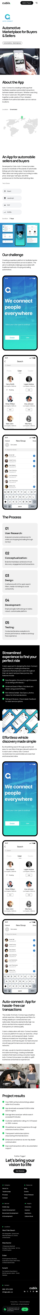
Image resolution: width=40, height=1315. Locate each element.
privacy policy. (10, 1310)
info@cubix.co (7, 1292)
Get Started (20, 1171)
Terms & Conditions (24, 1302)
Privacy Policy (14, 1302)
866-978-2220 (7, 1289)
